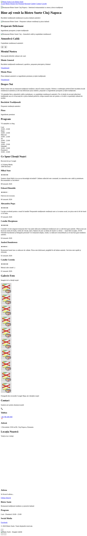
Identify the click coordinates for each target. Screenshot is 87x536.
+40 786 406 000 (6, 417)
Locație (44, 4)
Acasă (3, 4)
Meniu (7, 4)
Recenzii (27, 4)
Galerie (33, 4)
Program (21, 4)
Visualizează (5, 68)
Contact (38, 4)
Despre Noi (14, 4)
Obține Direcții (6, 498)
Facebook (4, 522)
